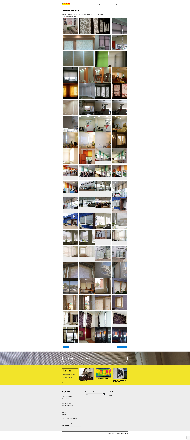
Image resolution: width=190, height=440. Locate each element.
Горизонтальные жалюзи (67, 396)
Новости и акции (111, 433)
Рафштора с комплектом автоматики (120, 380)
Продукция (99, 4)
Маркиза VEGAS (83, 380)
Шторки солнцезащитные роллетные (69, 418)
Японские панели (65, 425)
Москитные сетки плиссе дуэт (67, 405)
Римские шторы (65, 414)
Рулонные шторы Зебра (66, 420)
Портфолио (108, 4)
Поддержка (117, 4)
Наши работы (117, 433)
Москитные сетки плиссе (66, 403)
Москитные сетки (65, 400)
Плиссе (63, 410)
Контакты (126, 4)
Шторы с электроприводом (67, 423)
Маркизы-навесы (65, 398)
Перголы (63, 407)
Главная (126, 433)
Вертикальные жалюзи (66, 394)
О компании (90, 4)
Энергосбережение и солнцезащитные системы (102, 380)
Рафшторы (64, 412)
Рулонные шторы (65, 416)
